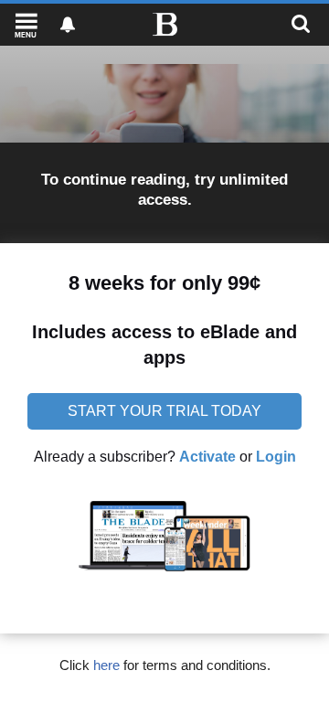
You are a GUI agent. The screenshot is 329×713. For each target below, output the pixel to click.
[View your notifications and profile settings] (67, 24)
